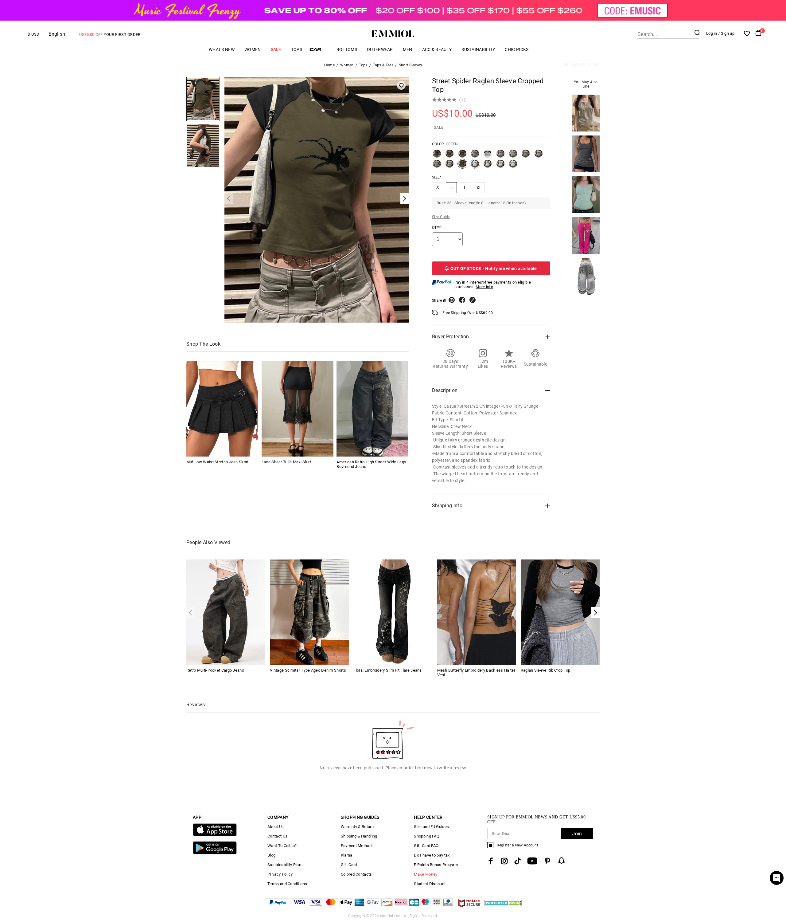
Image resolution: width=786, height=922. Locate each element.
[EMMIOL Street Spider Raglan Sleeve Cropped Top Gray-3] (526, 156)
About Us (275, 826)
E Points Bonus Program (436, 864)
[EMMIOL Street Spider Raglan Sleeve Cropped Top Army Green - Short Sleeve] (462, 156)
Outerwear (380, 49)
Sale (276, 49)
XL (479, 187)
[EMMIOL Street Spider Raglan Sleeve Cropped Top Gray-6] (449, 166)
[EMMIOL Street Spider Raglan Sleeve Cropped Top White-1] (488, 166)
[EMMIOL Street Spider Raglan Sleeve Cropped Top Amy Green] (437, 156)
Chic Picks (516, 49)
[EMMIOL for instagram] (504, 861)
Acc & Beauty (437, 49)
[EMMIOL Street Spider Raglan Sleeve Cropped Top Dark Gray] (475, 156)
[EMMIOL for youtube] (532, 861)
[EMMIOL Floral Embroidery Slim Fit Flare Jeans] (392, 611)
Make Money (425, 874)
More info (484, 286)
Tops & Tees (383, 65)
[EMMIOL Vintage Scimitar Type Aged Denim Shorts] (309, 611)
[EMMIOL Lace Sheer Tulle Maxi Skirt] (297, 409)
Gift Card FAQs (427, 845)
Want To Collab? (282, 845)
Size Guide (441, 217)
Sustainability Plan (284, 864)
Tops (296, 49)
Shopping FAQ (426, 836)
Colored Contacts (356, 874)
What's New (222, 49)
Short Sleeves (410, 65)
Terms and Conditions (287, 883)
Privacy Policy (280, 874)
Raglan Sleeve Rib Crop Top (545, 670)
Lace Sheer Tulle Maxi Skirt (286, 462)
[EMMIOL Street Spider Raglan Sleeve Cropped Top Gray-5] (437, 166)
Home (329, 65)
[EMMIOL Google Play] (215, 853)
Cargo (319, 49)
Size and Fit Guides (431, 826)
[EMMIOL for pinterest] (547, 861)
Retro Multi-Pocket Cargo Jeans (215, 670)
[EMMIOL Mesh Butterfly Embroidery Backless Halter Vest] (476, 611)
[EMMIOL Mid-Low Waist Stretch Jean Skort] (222, 409)
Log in (711, 33)
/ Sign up (726, 33)
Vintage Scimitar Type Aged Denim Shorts (308, 670)
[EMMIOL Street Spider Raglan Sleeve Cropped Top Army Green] (449, 156)
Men (407, 49)
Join (577, 834)
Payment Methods (357, 845)
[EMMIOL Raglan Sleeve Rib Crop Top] (560, 611)
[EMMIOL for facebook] (490, 861)
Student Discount (430, 883)
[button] (595, 612)
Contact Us (277, 836)
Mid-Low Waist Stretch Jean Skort (217, 462)
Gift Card (349, 864)
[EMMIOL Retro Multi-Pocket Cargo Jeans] (225, 611)
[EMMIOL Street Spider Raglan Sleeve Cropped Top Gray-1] (500, 156)
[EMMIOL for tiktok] (517, 861)
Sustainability (478, 49)
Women (252, 49)
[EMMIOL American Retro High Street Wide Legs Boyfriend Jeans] (372, 409)
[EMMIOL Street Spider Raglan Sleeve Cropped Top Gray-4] (539, 156)
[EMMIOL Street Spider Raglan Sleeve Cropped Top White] (475, 166)
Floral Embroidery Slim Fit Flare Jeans (387, 670)
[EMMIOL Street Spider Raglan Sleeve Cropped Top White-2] (500, 166)
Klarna (346, 855)
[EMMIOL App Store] (215, 835)
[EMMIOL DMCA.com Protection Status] (503, 907)
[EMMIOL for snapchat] (562, 860)
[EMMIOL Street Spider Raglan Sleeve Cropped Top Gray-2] (513, 156)
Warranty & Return (357, 826)
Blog (271, 855)
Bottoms (347, 49)
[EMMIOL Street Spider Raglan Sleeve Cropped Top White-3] (513, 166)
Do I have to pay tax (431, 855)
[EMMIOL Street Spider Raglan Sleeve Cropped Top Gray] (488, 156)
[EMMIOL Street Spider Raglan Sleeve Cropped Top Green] (462, 166)
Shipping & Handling (359, 836)
